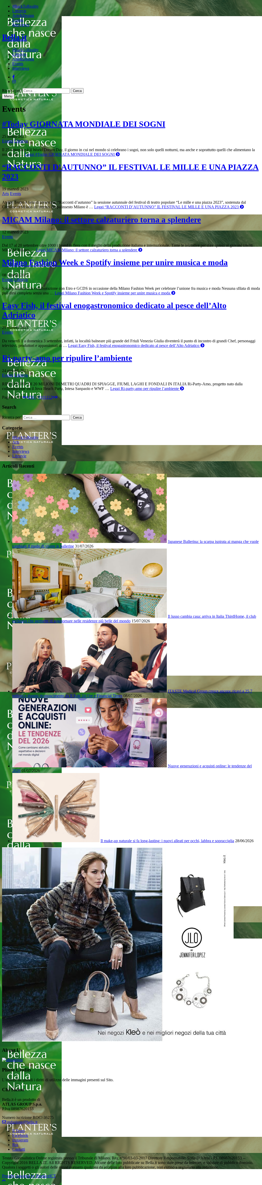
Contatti (18, 1149)
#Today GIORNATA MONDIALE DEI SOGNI (83, 124)
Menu (8, 96)
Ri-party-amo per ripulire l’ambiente (67, 358)
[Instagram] (14, 81)
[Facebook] (13, 77)
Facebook (20, 1135)
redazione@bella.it (21, 1122)
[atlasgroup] (12, 1060)
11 (46, 397)
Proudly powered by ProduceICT (29, 1176)
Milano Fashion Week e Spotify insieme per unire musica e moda (115, 262)
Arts (5, 193)
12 (50, 397)
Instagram (20, 1140)
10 (42, 397)
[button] (4, 1180)
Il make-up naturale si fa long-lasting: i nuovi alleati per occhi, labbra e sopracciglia (167, 841)
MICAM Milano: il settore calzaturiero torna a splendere (101, 219)
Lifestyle (19, 11)
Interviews (20, 25)
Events (17, 20)
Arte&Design (23, 15)
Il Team (18, 1131)
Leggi (70, 154)
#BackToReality (25, 6)
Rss (15, 1144)
